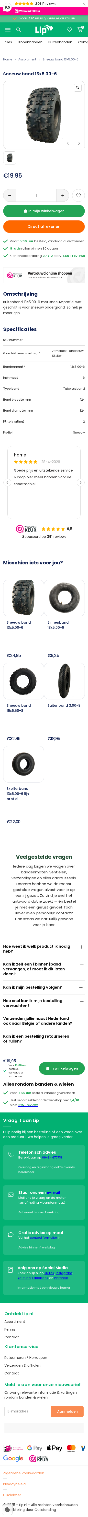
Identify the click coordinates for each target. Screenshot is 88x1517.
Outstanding (45, 1509)
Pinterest (61, 1277)
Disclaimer (12, 1495)
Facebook (40, 1277)
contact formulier (43, 1237)
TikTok (49, 1273)
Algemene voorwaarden (23, 1473)
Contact (11, 1337)
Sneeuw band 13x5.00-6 (60, 59)
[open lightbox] (78, 88)
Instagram (64, 1273)
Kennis (9, 1329)
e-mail (53, 1192)
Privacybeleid (14, 1484)
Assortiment (27, 59)
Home (7, 59)
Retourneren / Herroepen (25, 1357)
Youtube (24, 1277)
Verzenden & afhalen (22, 1365)
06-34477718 (52, 1157)
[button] (44, 143)
